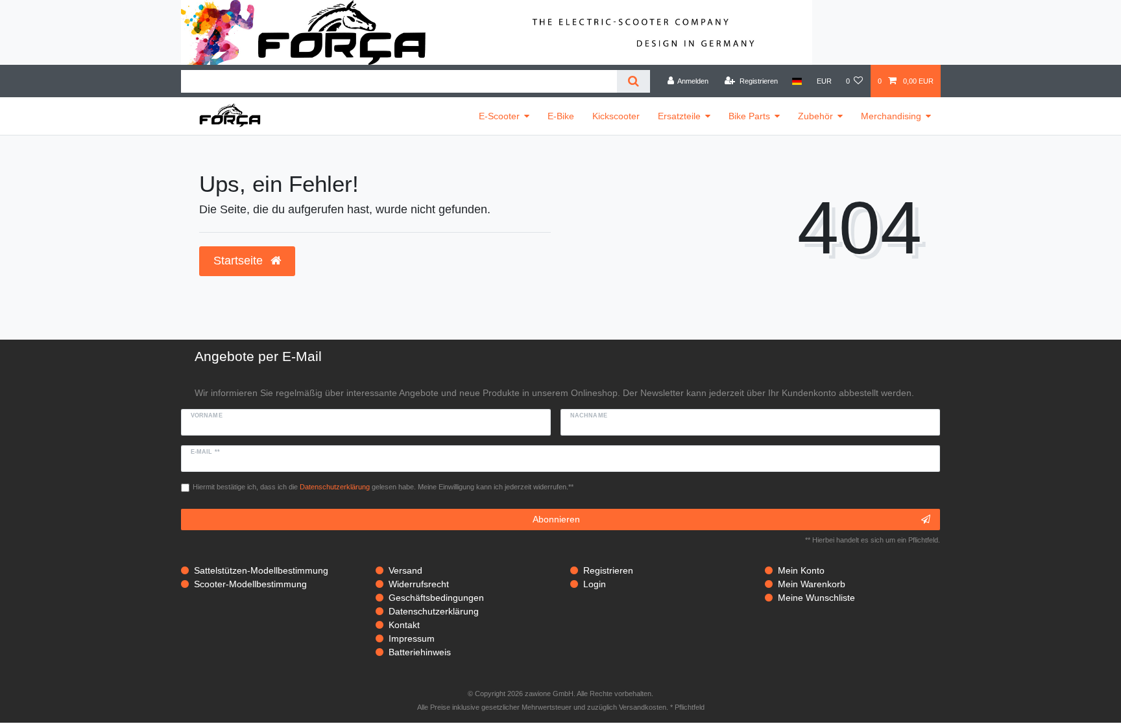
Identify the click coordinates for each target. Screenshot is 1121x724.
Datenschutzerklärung (434, 611)
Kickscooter (616, 116)
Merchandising (891, 116)
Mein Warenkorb (811, 584)
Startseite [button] (239, 260)
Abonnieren (556, 519)
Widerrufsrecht (419, 584)
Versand (405, 570)
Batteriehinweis (420, 652)
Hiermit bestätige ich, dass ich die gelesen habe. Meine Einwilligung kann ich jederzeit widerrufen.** (383, 487)
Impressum (412, 638)
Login (594, 584)
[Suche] (633, 81)
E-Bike (561, 116)
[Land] (797, 81)
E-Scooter (499, 116)
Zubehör (815, 116)
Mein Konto (801, 570)
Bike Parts (749, 116)
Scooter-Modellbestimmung (250, 584)
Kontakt (404, 625)
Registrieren (608, 570)
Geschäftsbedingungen (436, 597)
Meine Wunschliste (816, 597)
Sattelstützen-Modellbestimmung (261, 570)
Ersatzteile (679, 116)
